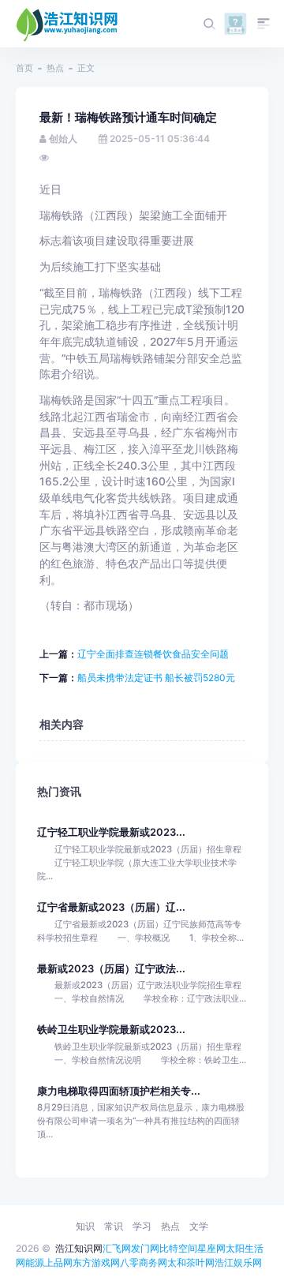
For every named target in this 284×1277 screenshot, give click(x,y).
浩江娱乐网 (238, 1262)
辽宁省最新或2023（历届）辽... (111, 907)
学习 (142, 1226)
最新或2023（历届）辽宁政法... (111, 969)
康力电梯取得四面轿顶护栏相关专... (118, 1091)
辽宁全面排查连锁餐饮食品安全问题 (153, 654)
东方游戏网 (96, 1262)
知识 (85, 1226)
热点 (55, 67)
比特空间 (178, 1248)
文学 (198, 1226)
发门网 (145, 1248)
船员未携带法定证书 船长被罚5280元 (156, 677)
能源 (34, 1262)
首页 (24, 67)
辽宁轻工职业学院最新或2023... (111, 832)
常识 (113, 1226)
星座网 (211, 1248)
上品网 (58, 1262)
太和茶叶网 (191, 1262)
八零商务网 (143, 1262)
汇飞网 (117, 1248)
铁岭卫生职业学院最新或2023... (111, 1029)
